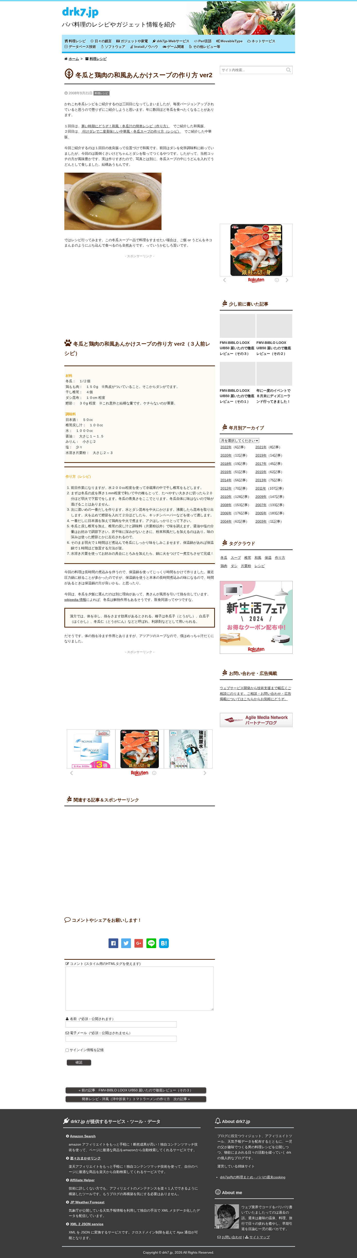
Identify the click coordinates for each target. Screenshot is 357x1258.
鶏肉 (224, 566)
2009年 (261, 497)
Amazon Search (83, 1136)
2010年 (226, 497)
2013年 (261, 480)
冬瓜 (224, 558)
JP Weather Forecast (87, 1202)
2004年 (226, 521)
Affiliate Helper (82, 1180)
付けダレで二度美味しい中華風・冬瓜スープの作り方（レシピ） (131, 131)
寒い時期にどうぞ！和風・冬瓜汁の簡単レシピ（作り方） (125, 126)
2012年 (226, 488)
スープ (236, 558)
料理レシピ (77, 41)
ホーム (74, 59)
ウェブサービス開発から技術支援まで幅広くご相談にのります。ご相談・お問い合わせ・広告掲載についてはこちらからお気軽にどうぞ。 (255, 693)
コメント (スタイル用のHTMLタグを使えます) (105, 964)
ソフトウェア (114, 47)
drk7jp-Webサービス (172, 41)
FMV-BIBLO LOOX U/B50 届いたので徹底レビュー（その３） (237, 348)
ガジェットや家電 (134, 41)
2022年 (226, 447)
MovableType (231, 41)
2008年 (226, 505)
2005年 (261, 513)
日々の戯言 (103, 41)
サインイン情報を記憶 (87, 1050)
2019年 (261, 455)
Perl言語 (204, 41)
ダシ (234, 566)
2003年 (261, 521)
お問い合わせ (232, 1237)
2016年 (226, 472)
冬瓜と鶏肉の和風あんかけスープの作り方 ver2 (144, 75)
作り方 (280, 558)
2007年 (261, 505)
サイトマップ (259, 1237)
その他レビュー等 (206, 47)
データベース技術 (82, 47)
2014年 (226, 480)
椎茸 (247, 558)
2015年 (261, 472)
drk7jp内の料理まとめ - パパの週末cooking (252, 1177)
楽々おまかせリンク (85, 1158)
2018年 (226, 464)
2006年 (226, 513)
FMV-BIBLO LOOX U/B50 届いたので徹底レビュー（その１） (237, 396)
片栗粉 (246, 566)
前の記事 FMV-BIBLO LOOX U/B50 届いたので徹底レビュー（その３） (137, 1090)
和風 (258, 558)
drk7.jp (80, 10)
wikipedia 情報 (75, 600)
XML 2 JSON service (86, 1224)
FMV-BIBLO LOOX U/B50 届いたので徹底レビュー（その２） (273, 348)
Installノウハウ (145, 47)
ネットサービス (263, 41)
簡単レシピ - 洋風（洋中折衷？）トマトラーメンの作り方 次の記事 (134, 1099)
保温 (268, 558)
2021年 (261, 447)
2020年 (226, 455)
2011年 (260, 488)
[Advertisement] (139, 294)
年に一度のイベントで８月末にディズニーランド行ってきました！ (273, 396)
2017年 (261, 464)
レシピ (260, 566)
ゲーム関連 (175, 47)
